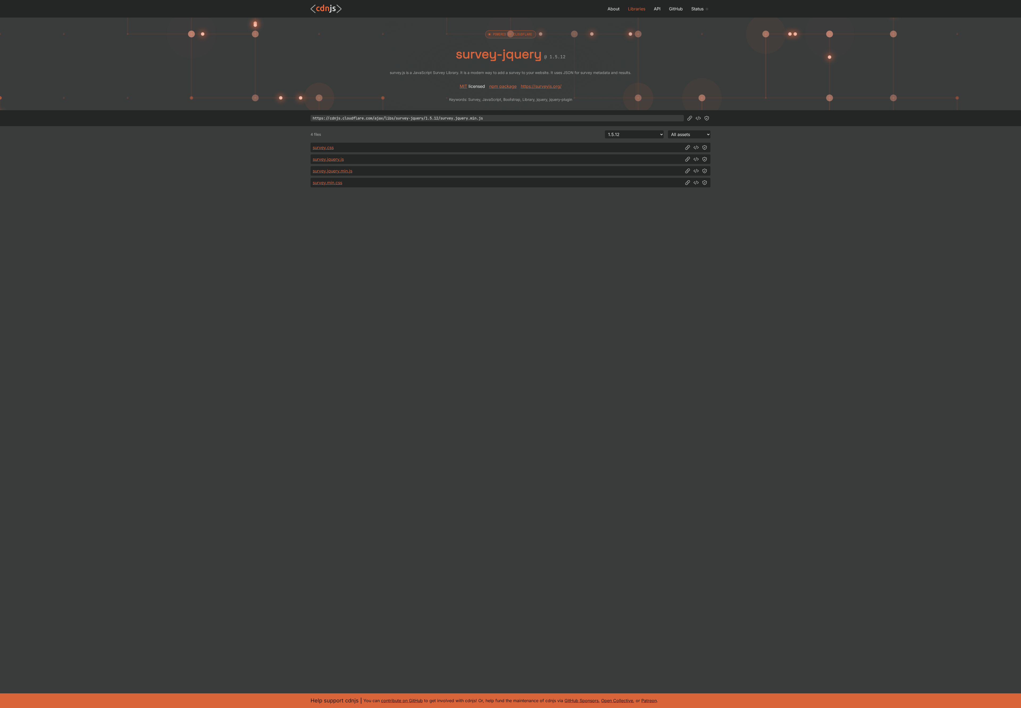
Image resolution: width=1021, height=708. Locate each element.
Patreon (649, 700)
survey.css (323, 147)
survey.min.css (327, 182)
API (657, 8)
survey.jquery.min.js (332, 170)
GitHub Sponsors (581, 700)
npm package (503, 86)
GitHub (676, 8)
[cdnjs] (326, 9)
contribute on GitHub (402, 700)
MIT (463, 86)
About (614, 8)
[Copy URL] (689, 118)
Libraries (636, 8)
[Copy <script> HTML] (698, 118)
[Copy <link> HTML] (696, 147)
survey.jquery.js (328, 159)
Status (697, 8)
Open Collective (617, 700)
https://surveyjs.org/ (541, 86)
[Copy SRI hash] (706, 118)
